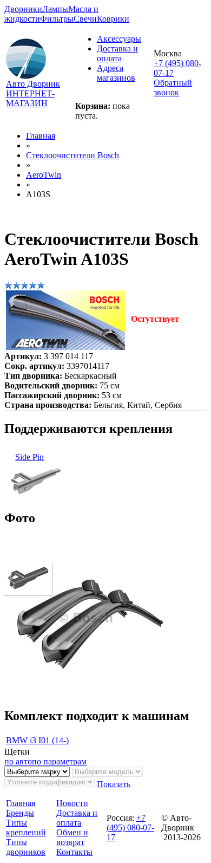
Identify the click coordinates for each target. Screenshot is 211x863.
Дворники (23, 9)
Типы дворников (25, 847)
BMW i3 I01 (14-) (37, 740)
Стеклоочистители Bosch (72, 155)
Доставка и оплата (117, 53)
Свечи (85, 18)
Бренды (20, 812)
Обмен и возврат (72, 837)
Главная (40, 135)
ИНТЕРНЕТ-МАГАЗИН (30, 98)
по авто (18, 761)
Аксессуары (119, 38)
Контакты (74, 851)
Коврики (113, 18)
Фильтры (57, 18)
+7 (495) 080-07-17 (130, 827)
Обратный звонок (173, 87)
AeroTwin (43, 174)
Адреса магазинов (116, 72)
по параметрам (59, 761)
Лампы (55, 9)
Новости (72, 803)
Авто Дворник (33, 83)
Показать (113, 784)
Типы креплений (26, 827)
